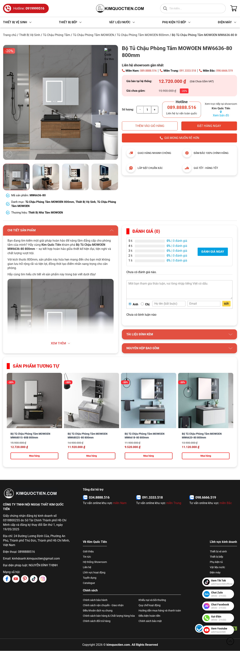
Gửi (226, 303)
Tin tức (87, 556)
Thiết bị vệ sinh (218, 551)
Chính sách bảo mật (150, 621)
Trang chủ (9, 35)
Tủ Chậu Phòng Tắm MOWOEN (93, 35)
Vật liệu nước (217, 567)
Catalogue (89, 582)
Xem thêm (58, 343)
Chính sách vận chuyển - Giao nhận (103, 605)
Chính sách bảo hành (95, 600)
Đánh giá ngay (212, 251)
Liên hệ (87, 567)
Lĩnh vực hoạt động (94, 572)
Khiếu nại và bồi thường (152, 600)
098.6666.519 (224, 70)
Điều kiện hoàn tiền (149, 615)
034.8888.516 (99, 497)
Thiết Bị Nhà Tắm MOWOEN (45, 212)
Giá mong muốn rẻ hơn (181, 138)
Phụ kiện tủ (216, 561)
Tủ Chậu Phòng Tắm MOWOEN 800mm (143, 35)
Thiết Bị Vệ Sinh (29, 35)
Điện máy (215, 572)
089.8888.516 (148, 70)
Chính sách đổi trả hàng (96, 621)
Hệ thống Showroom (95, 561)
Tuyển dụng (89, 577)
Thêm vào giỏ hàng (149, 126)
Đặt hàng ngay (209, 126)
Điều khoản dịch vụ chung (97, 610)
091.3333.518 (187, 70)
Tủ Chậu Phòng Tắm (56, 35)
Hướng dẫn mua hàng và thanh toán (160, 610)
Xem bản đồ (221, 115)
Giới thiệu (88, 551)
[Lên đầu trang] (230, 641)
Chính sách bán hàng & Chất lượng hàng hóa (109, 615)
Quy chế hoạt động (149, 605)
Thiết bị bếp (216, 556)
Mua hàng (34, 455)
